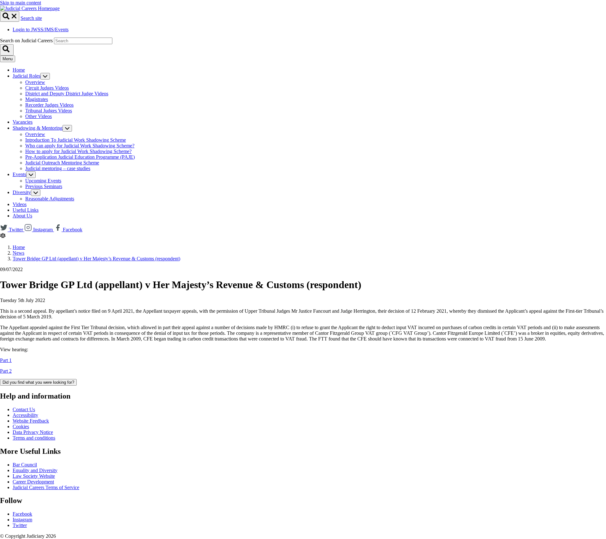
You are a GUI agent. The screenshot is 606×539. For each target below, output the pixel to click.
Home (19, 70)
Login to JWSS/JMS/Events (40, 29)
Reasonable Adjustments (49, 198)
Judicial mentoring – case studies (57, 168)
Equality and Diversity (35, 470)
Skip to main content (20, 2)
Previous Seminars (43, 186)
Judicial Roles (26, 76)
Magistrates (36, 99)
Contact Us (24, 409)
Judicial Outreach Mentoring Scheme (62, 162)
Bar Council (25, 464)
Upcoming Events (43, 180)
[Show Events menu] (31, 174)
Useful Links (26, 210)
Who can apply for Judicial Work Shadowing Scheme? (79, 145)
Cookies (21, 426)
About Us (22, 215)
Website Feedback (31, 421)
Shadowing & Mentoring (37, 128)
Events (19, 174)
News (18, 253)
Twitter (20, 525)
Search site (31, 18)
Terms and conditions (34, 438)
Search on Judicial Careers (26, 40)
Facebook (22, 514)
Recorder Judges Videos (49, 105)
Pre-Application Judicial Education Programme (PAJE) (80, 157)
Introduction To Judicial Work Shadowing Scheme (75, 140)
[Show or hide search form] (9, 16)
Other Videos (38, 116)
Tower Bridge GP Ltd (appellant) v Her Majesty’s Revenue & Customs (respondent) (96, 258)
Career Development (33, 481)
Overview (35, 82)
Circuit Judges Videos (47, 88)
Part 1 (6, 360)
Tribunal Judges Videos (48, 110)
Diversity (22, 192)
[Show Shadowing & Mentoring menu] (67, 128)
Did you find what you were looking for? (38, 382)
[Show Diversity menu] (35, 192)
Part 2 (6, 371)
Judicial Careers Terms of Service (46, 487)
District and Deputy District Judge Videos (66, 93)
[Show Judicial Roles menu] (45, 76)
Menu (8, 58)
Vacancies (23, 122)
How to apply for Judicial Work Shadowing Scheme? (78, 151)
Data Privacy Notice (33, 432)
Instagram (22, 519)
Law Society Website (34, 476)
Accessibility (25, 415)
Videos (20, 204)
